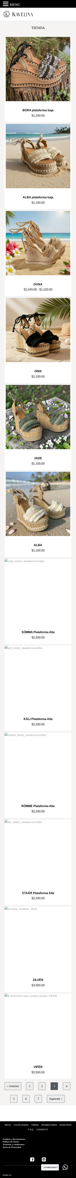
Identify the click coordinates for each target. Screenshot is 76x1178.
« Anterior (13, 1086)
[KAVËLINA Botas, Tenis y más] (19, 14)
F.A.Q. (31, 1129)
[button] (6, 4)
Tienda (35, 1125)
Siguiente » (55, 1098)
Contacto (42, 1129)
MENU (15, 5)
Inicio (8, 1125)
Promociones (49, 1125)
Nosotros (65, 1125)
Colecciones (21, 1125)
